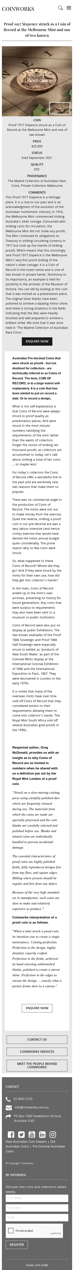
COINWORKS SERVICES (37, 1052)
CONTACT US (37, 1040)
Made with (37, 1265)
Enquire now (37, 342)
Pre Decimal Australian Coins (35, 1149)
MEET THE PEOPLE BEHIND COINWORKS (37, 1065)
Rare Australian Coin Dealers (26, 1142)
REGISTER (17, 1245)
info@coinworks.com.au (32, 1107)
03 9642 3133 (22, 1099)
